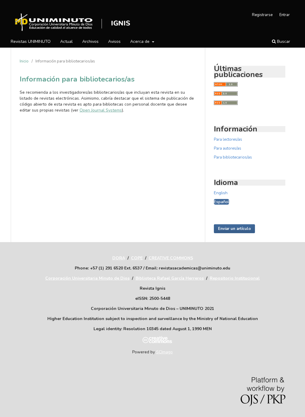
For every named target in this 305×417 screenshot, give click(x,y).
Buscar (283, 41)
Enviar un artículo (234, 228)
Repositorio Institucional (235, 278)
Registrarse (262, 15)
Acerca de (140, 41)
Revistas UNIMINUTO (31, 41)
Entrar (284, 15)
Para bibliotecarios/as (233, 157)
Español (221, 202)
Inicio (24, 61)
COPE (137, 258)
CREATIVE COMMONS (171, 258)
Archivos (90, 41)
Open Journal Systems (101, 110)
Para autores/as (227, 148)
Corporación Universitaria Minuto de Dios (87, 278)
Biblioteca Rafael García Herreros (170, 278)
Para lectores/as (228, 139)
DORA (118, 258)
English (221, 193)
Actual (66, 41)
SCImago (164, 352)
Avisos (114, 41)
